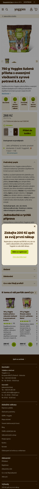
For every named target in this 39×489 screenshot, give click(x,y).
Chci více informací (19, 257)
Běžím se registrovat (19, 252)
